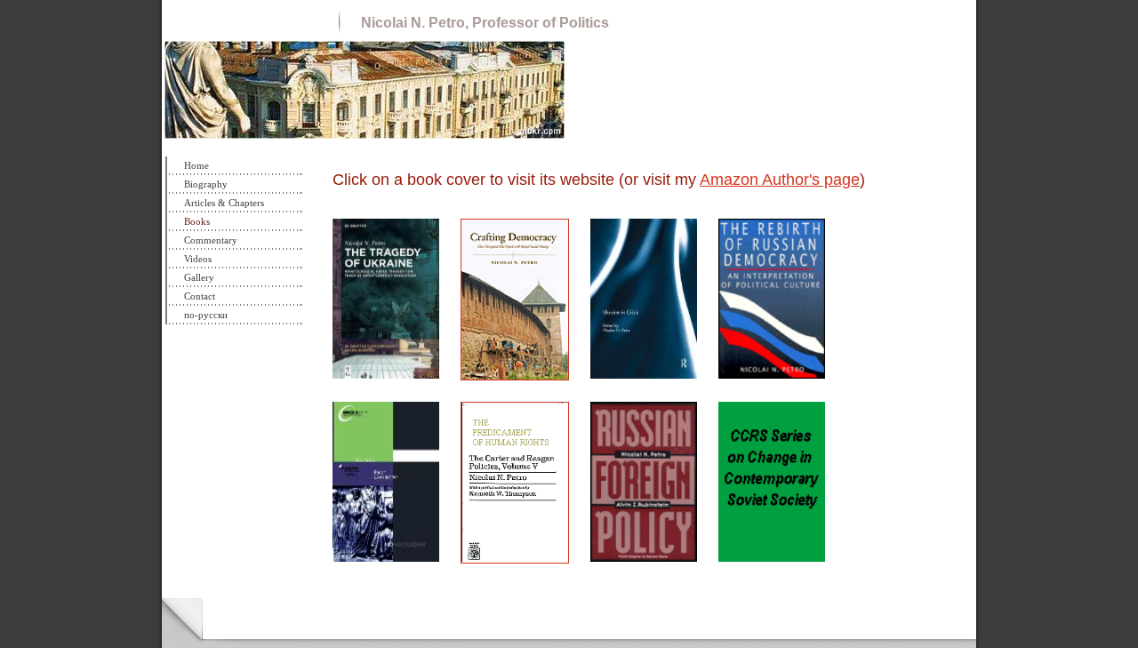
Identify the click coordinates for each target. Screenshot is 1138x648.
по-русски (206, 314)
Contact (199, 296)
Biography (206, 184)
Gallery (199, 277)
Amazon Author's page (780, 179)
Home (196, 165)
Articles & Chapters (224, 202)
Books (197, 221)
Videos (198, 258)
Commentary (210, 240)
